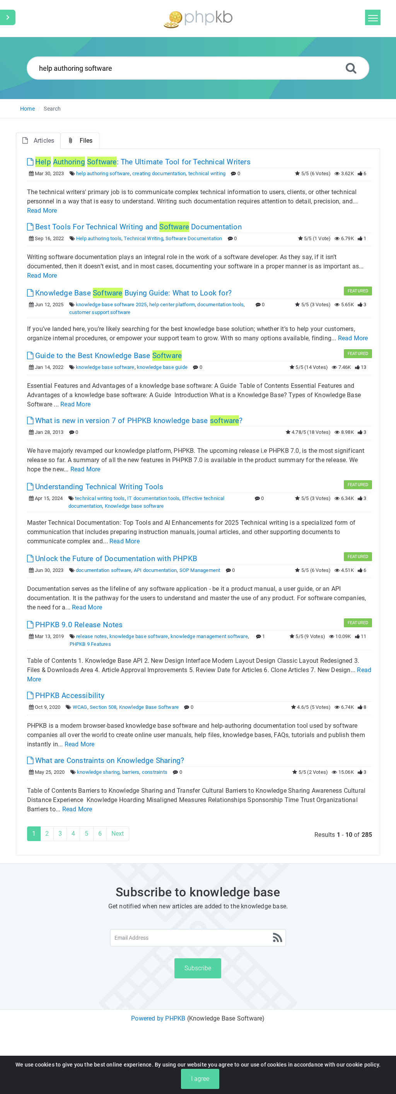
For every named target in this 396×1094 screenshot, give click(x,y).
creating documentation (159, 173)
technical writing (206, 173)
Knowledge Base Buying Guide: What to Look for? (132, 292)
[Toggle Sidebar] (7, 17)
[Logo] (198, 18)
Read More (42, 210)
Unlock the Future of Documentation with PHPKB (115, 558)
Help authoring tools (98, 238)
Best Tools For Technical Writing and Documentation (137, 226)
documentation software (103, 570)
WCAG (80, 707)
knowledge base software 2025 (111, 304)
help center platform (172, 304)
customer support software (100, 312)
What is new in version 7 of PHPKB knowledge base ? (138, 420)
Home (27, 109)
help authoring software (103, 173)
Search (52, 109)
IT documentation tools (153, 498)
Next (117, 833)
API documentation (155, 570)
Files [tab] (86, 140)
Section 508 (103, 707)
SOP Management (199, 570)
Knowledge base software (134, 506)
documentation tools (220, 304)
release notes (91, 636)
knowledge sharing (98, 772)
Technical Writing (143, 238)
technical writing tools (100, 498)
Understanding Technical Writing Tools (98, 486)
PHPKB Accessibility (68, 695)
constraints (154, 772)
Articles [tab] (44, 140)
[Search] (351, 68)
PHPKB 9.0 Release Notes (78, 624)
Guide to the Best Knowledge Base (107, 355)
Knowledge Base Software (149, 707)
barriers (131, 772)
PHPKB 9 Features (90, 644)
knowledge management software (209, 636)
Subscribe (197, 968)
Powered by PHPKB (158, 1018)
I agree (200, 1078)
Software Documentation (194, 238)
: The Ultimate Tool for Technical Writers (143, 161)
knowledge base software (105, 367)
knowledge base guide (162, 367)
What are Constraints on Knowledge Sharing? (108, 760)
